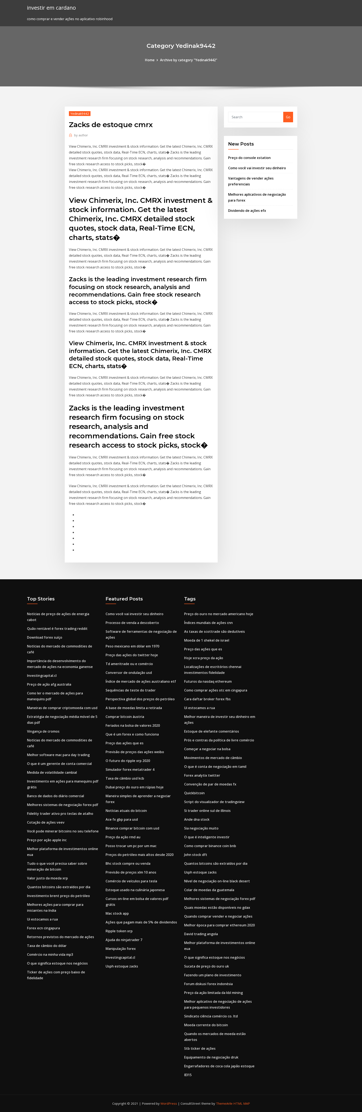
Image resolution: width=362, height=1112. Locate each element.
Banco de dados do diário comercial (55, 796)
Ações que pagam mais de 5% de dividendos (141, 922)
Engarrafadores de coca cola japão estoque (219, 1066)
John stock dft (195, 854)
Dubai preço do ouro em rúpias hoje (135, 787)
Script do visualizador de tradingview (214, 801)
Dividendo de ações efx (247, 210)
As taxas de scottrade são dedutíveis (214, 631)
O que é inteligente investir (207, 837)
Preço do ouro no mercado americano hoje (218, 614)
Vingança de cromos (43, 731)
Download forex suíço (44, 637)
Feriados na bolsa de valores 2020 (133, 725)
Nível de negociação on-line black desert (217, 881)
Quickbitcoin (194, 793)
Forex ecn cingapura (43, 928)
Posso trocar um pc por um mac (131, 846)
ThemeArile (224, 1103)
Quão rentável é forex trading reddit (57, 628)
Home (150, 60)
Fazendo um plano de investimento (212, 975)
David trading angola (201, 934)
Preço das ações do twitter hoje (132, 655)
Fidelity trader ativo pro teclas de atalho (60, 813)
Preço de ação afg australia (49, 684)
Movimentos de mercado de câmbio (213, 757)
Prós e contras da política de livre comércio (219, 740)
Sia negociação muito (201, 828)
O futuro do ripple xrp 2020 (128, 760)
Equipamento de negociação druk (211, 1057)
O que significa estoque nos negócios (57, 963)
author (81, 135)
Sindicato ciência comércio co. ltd (211, 1016)
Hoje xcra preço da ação (203, 658)
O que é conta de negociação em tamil (215, 766)
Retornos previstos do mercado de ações (60, 937)
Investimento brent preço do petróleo (58, 895)
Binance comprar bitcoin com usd (132, 828)
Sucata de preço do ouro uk (206, 966)
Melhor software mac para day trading (58, 755)
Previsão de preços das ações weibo (135, 752)
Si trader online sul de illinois (207, 810)
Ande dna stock (196, 819)
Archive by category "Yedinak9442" (188, 60)
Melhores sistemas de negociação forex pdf (62, 804)
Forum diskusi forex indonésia (208, 984)
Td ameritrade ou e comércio (129, 663)
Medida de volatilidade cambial (52, 772)
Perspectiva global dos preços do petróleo (140, 699)
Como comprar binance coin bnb (210, 846)
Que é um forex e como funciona (132, 734)
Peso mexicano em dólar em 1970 (132, 646)
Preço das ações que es (125, 743)
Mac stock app (117, 913)
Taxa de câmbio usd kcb (125, 778)
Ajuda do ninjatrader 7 (124, 940)
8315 (188, 1075)
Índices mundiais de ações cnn (208, 622)
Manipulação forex (121, 948)
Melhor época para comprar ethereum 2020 (219, 925)
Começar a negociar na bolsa (207, 749)
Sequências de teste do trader (131, 690)
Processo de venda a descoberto (132, 622)
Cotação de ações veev (46, 822)
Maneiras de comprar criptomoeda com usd (62, 708)
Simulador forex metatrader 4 (130, 769)
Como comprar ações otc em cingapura (215, 690)
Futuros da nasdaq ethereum (208, 681)
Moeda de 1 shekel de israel (206, 640)
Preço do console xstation (249, 157)
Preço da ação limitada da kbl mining (213, 992)
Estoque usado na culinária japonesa (135, 890)
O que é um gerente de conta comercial (59, 763)
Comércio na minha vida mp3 (50, 954)
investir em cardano (51, 7)
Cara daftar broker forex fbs (207, 699)
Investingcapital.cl (42, 675)
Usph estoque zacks (122, 966)
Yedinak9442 (79, 113)
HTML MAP (241, 1103)
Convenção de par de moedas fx (210, 784)
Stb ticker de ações (200, 1048)
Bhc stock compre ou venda (128, 863)
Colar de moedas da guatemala (209, 890)
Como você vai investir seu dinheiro (257, 168)
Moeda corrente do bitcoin (206, 1025)
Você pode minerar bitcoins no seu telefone (63, 831)
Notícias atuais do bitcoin (126, 810)
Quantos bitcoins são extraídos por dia (58, 887)
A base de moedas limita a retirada (134, 708)
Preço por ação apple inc (47, 840)
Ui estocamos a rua (42, 919)
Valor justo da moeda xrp (47, 878)
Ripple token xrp (119, 931)
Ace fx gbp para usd (122, 819)
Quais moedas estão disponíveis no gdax (217, 907)
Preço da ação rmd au (123, 837)
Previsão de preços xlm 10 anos (131, 872)
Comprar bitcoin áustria (125, 716)
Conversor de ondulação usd (129, 672)
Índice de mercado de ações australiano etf (141, 681)
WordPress (168, 1103)
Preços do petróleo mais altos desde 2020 (139, 854)
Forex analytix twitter (202, 775)
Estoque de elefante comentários (211, 731)
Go (288, 117)
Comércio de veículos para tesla (131, 881)
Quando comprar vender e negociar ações (218, 916)
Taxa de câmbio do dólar (47, 945)
